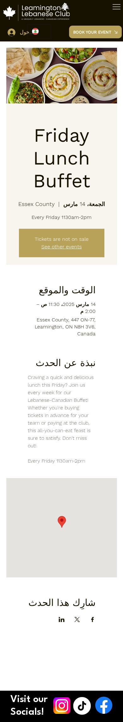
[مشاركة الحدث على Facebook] (93, 619)
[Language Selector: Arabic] (39, 31)
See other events (61, 247)
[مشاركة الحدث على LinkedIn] (62, 619)
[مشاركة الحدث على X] (77, 619)
